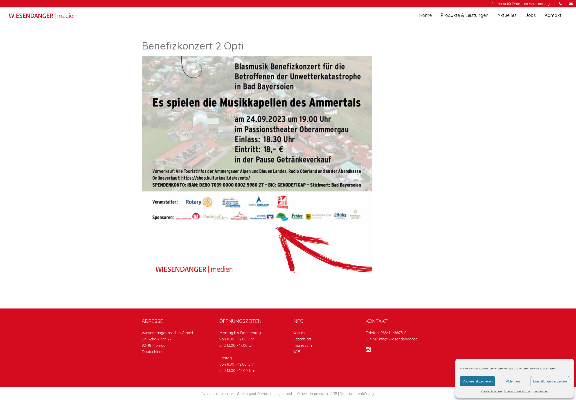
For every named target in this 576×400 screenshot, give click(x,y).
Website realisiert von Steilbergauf (229, 393)
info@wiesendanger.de (398, 339)
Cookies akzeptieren (477, 381)
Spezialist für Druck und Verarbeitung (520, 4)
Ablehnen (513, 381)
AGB (296, 351)
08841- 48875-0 (393, 332)
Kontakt (299, 332)
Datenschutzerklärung (517, 391)
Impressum (541, 391)
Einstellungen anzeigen (550, 381)
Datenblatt (301, 339)
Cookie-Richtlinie (492, 391)
